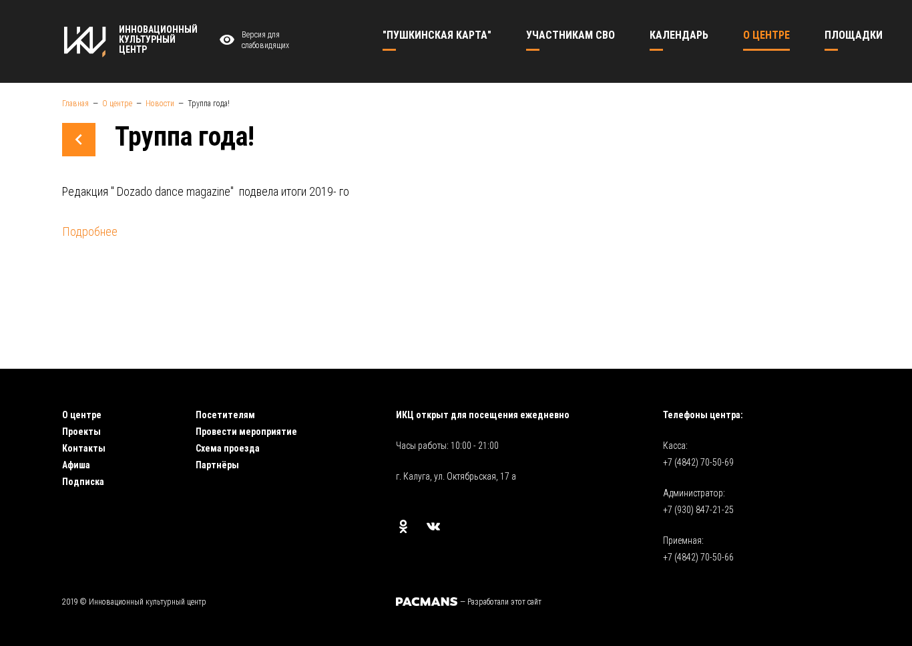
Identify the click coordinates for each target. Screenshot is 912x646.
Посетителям (225, 415)
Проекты (81, 431)
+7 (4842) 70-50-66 (698, 557)
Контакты (83, 448)
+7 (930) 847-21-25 (698, 509)
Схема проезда (228, 448)
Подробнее (90, 231)
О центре (81, 415)
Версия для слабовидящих (265, 40)
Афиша (76, 465)
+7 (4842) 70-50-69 (698, 462)
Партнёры (217, 465)
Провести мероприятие (246, 431)
